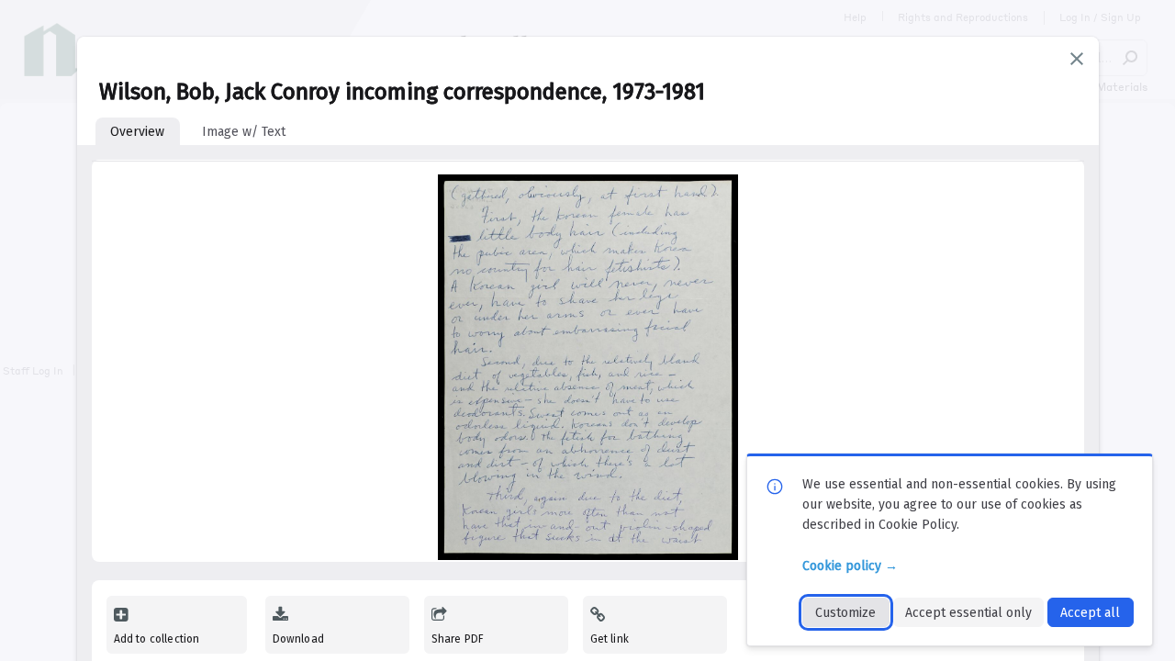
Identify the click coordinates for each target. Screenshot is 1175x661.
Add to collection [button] (157, 639)
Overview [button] (137, 132)
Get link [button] (609, 639)
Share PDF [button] (458, 639)
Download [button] (298, 639)
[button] (1077, 59)
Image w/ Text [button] (243, 132)
